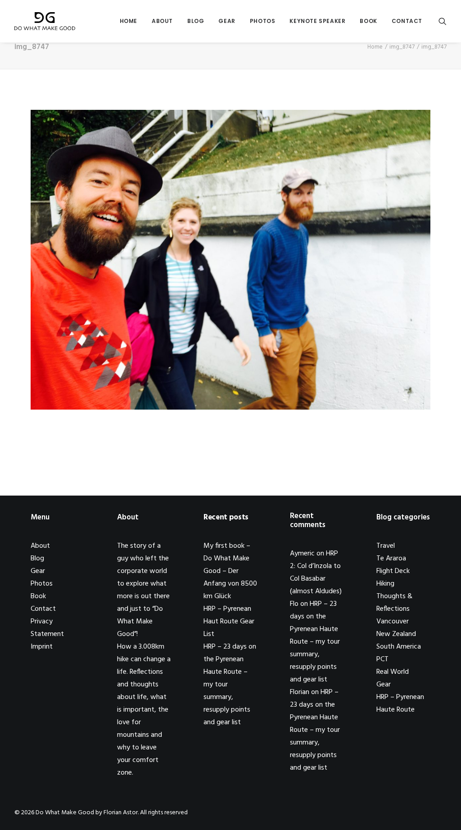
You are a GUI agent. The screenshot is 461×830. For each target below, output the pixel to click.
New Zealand (396, 634)
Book (368, 21)
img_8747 (402, 47)
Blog (195, 21)
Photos (263, 21)
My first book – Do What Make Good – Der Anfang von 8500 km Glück (230, 571)
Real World (392, 672)
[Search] (442, 21)
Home (128, 21)
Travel (385, 546)
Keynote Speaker (317, 21)
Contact (407, 21)
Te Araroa (391, 558)
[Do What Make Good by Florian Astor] (44, 21)
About (162, 21)
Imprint (42, 647)
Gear (226, 21)
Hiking (385, 584)
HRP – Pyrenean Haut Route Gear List (228, 621)
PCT (382, 659)
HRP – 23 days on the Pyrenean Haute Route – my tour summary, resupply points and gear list (315, 642)
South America (398, 647)
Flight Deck (393, 571)
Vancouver (392, 621)
